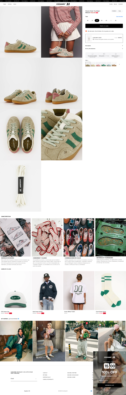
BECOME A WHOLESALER (73, 375)
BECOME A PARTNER (72, 372)
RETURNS (45, 375)
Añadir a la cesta (104, 26)
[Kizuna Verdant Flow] (103, 64)
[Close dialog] (124, 353)
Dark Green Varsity (38, 311)
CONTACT (45, 372)
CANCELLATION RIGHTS (48, 379)
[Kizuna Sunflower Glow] (93, 64)
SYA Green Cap (5, 311)
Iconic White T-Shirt (69, 311)
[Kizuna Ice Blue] (108, 64)
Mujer (5, 4)
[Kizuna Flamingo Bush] (98, 64)
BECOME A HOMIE (71, 377)
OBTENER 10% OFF (109, 385)
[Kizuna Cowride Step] (114, 64)
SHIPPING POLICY (47, 377)
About (14, 4)
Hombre (10, 4)
